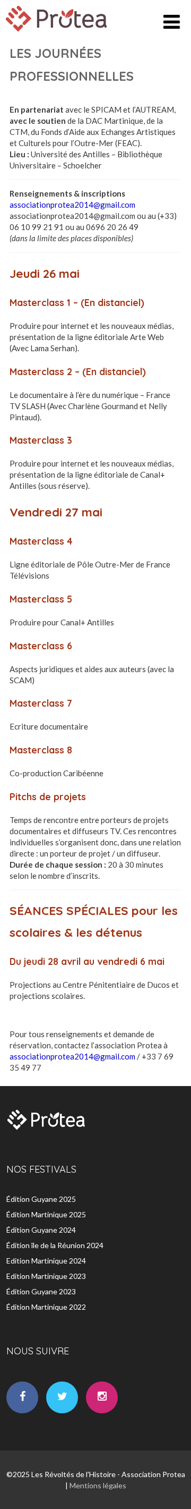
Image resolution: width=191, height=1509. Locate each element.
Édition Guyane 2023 (41, 1291)
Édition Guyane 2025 (41, 1198)
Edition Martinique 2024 (46, 1260)
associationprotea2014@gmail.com (72, 204)
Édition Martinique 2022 (46, 1306)
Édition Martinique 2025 (46, 1214)
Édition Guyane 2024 (41, 1229)
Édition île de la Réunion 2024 (54, 1245)
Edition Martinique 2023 (46, 1276)
